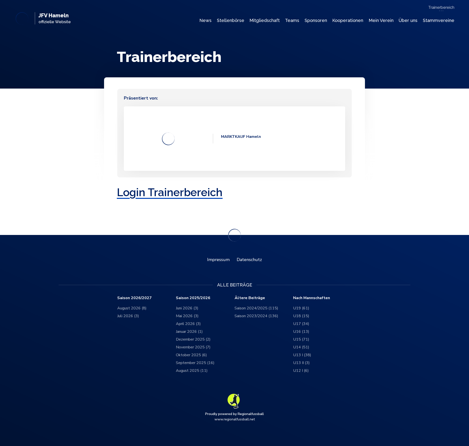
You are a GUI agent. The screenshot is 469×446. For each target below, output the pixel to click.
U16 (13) (301, 331)
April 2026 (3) (188, 323)
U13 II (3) (301, 362)
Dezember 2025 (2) (193, 339)
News (205, 20)
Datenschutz (249, 260)
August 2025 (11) (192, 370)
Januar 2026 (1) (189, 331)
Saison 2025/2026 (193, 298)
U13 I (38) (302, 355)
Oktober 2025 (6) (191, 355)
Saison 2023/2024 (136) (256, 316)
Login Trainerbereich (170, 192)
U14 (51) (301, 347)
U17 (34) (301, 323)
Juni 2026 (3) (187, 308)
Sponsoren (316, 20)
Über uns (408, 20)
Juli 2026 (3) (128, 316)
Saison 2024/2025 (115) (256, 308)
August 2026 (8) (132, 308)
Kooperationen (347, 20)
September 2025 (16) (195, 362)
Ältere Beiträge (249, 298)
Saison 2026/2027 (134, 298)
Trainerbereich (441, 7)
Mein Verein (381, 20)
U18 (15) (301, 316)
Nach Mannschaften (311, 298)
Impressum (218, 260)
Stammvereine (438, 20)
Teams (292, 20)
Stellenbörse (230, 20)
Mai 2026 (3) (187, 316)
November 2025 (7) (193, 347)
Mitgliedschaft (264, 20)
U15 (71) (301, 339)
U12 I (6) (301, 370)
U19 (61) (301, 308)
